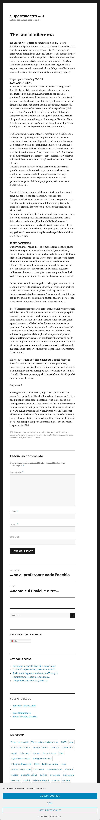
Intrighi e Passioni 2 (21, 764)
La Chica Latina (50, 764)
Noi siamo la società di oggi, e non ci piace (34, 666)
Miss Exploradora (22, 713)
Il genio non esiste (20, 758)
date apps (25, 753)
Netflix (53, 435)
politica (43, 775)
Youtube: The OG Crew (24, 705)
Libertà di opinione (21, 769)
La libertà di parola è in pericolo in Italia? (34, 669)
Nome (14, 511)
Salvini (26, 780)
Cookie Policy (43, 816)
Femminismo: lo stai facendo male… (31, 677)
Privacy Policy (55, 816)
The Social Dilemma (31, 438)
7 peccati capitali (19, 742)
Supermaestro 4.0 (27, 16)
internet (45, 435)
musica (69, 769)
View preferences (50, 810)
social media (67, 435)
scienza (55, 780)
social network (16, 438)
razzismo (15, 780)
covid (14, 753)
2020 (63, 742)
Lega (63, 764)
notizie (14, 775)
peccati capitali (29, 775)
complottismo (40, 747)
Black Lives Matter (20, 747)
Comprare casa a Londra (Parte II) (30, 680)
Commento (16, 472)
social (59, 435)
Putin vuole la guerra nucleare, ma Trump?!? (35, 673)
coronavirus (68, 747)
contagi (55, 747)
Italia (36, 764)
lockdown (39, 769)
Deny (50, 803)
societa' (66, 780)
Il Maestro (18, 432)
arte (71, 742)
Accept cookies (50, 796)
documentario (16, 435)
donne (36, 753)
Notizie (58, 432)
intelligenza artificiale (32, 435)
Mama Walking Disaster (25, 716)
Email (14, 524)
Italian (15, 641)
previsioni (55, 775)
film (61, 753)
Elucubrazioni (48, 432)
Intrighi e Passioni (42, 758)
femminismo (49, 753)
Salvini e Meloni (41, 780)
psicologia (68, 775)
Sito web (15, 537)
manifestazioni (54, 769)
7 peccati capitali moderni (44, 742)
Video (64, 432)
